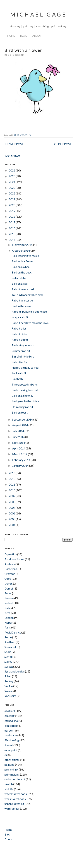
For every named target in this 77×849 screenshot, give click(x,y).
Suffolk (8, 656)
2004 (12, 524)
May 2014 (18, 442)
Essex (7, 593)
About (37, 35)
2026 (12, 170)
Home (11, 35)
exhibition (10, 725)
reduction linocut (14, 779)
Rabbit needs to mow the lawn (30, 322)
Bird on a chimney (22, 395)
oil (6, 755)
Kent (7, 612)
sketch (8, 784)
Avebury (9, 564)
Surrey (8, 661)
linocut (8, 745)
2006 (12, 513)
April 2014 (19, 448)
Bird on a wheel (21, 266)
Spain (7, 651)
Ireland (8, 603)
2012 (12, 478)
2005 (12, 519)
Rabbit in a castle (22, 300)
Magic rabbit (20, 317)
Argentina (10, 554)
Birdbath (17, 379)
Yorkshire (10, 695)
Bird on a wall (20, 283)
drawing (25, 135)
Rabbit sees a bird (23, 289)
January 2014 (20, 465)
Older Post (63, 144)
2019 (12, 210)
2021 (12, 199)
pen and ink (11, 769)
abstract (9, 711)
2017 (12, 222)
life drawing (11, 740)
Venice (8, 686)
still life (8, 789)
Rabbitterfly (19, 362)
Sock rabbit (19, 373)
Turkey (8, 681)
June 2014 (18, 437)
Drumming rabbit (22, 407)
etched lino (11, 720)
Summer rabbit (21, 350)
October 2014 (21, 250)
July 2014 (18, 431)
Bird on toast (20, 412)
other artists (12, 759)
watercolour (12, 808)
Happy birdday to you (25, 367)
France (8, 598)
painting (9, 764)
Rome (8, 637)
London (9, 617)
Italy (7, 608)
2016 (12, 228)
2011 (12, 484)
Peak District (12, 632)
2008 (12, 502)
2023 (12, 187)
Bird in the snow (21, 306)
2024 (12, 182)
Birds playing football (25, 390)
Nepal (8, 622)
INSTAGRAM (12, 156)
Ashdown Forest (14, 559)
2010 (12, 490)
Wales (8, 691)
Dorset (8, 588)
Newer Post (14, 144)
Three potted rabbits (25, 384)
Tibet (7, 676)
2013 (12, 473)
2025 (12, 176)
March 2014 (20, 454)
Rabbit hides (19, 334)
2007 (12, 507)
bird (16, 135)
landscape (10, 735)
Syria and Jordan (14, 671)
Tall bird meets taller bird (27, 294)
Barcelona (10, 568)
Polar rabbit (19, 278)
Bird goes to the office (25, 401)
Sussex (8, 666)
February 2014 (21, 459)
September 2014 (22, 419)
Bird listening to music (25, 255)
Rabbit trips (19, 328)
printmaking (12, 774)
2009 (12, 496)
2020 (12, 205)
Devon (8, 583)
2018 (12, 216)
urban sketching (14, 803)
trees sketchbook (15, 799)
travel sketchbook (15, 793)
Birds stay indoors (23, 345)
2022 (12, 193)
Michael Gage (38, 14)
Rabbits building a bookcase (29, 311)
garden (8, 730)
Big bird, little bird (23, 356)
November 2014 (22, 244)
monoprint (10, 750)
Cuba (7, 578)
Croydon (9, 573)
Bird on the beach (22, 272)
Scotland (9, 642)
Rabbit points (20, 339)
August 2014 (20, 425)
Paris (7, 627)
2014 (12, 239)
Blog (23, 35)
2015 (12, 234)
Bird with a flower (22, 261)
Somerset (10, 647)
